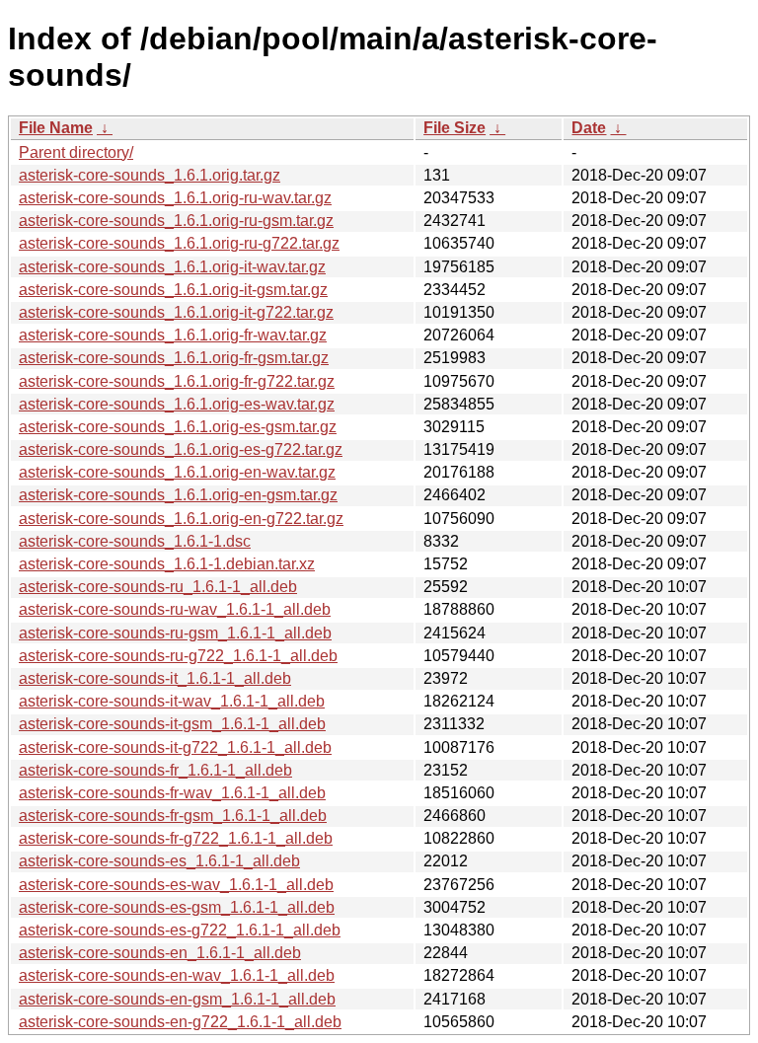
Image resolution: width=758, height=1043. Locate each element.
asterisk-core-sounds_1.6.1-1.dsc (135, 541)
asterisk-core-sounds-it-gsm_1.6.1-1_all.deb (172, 723)
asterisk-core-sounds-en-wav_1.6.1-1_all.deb (177, 975)
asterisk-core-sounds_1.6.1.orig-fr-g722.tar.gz (177, 381)
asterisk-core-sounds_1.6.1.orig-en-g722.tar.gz (181, 518)
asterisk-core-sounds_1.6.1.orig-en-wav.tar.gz (177, 472)
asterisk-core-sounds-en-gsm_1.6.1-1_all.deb (177, 999)
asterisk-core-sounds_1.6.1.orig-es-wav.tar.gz (177, 404)
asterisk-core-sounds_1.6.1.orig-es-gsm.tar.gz (178, 426)
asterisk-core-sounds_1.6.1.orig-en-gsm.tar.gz (178, 494)
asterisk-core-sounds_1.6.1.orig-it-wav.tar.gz (172, 267)
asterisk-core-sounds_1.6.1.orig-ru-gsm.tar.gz (176, 220)
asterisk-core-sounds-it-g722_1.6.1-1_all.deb (175, 747)
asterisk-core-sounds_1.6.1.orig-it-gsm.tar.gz (173, 289)
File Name (56, 127)
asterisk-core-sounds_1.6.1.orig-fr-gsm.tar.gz (174, 357)
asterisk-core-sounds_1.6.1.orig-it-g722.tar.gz (176, 312)
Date (588, 127)
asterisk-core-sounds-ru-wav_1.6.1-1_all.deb (175, 609)
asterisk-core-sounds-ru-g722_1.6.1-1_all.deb (178, 655)
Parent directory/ (76, 152)
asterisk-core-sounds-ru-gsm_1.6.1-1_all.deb (175, 633)
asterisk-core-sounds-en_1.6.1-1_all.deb (160, 952)
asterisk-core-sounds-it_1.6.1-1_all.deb (155, 678)
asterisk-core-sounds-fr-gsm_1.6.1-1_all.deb (173, 815)
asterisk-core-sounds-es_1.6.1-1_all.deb (159, 861)
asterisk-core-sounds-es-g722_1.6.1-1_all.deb (180, 930)
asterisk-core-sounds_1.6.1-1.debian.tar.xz (167, 564)
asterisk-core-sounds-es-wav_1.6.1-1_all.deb (176, 884)
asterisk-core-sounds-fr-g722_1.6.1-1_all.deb (176, 838)
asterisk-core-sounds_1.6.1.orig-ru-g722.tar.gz (179, 243)
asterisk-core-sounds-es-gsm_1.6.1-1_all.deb (177, 907)
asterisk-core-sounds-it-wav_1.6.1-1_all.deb (172, 701)
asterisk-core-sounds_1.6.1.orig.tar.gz (149, 175)
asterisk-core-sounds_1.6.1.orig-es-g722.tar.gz (180, 449)
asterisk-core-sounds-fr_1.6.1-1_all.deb (155, 770)
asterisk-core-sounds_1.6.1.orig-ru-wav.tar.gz (175, 197)
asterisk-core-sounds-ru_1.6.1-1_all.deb (158, 586)
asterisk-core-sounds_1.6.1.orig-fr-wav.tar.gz (173, 335)
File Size (454, 127)
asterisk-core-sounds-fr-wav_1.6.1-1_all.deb (172, 792)
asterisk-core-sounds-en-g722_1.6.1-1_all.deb (180, 1021)
